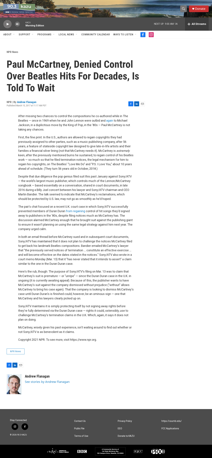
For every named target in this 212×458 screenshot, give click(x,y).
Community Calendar (95, 34)
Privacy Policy (125, 421)
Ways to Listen (123, 34)
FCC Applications (170, 428)
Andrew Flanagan (26, 102)
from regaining (75, 211)
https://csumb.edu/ (171, 421)
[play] (7, 24)
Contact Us (80, 421)
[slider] (22, 24)
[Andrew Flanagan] (14, 384)
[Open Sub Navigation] (14, 34)
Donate (200, 8)
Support (24, 34)
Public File (79, 428)
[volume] (17, 24)
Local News (66, 34)
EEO (120, 428)
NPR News (12, 52)
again (109, 120)
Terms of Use (81, 436)
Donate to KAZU (126, 436)
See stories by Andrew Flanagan (47, 382)
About (7, 34)
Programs (44, 34)
